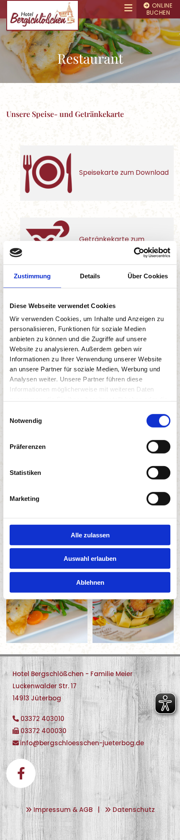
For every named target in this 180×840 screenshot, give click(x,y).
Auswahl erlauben (90, 558)
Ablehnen (90, 582)
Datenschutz (134, 809)
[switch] (158, 446)
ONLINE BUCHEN (158, 9)
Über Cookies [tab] (148, 275)
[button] (107, 9)
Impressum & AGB (63, 809)
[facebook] (21, 773)
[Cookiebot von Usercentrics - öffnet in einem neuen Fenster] (133, 252)
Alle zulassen (90, 534)
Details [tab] (90, 275)
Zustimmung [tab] (32, 275)
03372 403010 (42, 718)
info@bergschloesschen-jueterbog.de (82, 743)
